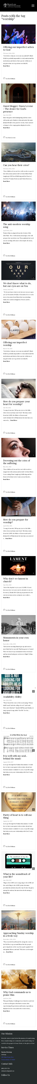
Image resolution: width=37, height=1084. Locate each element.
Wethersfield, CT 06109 (8, 1059)
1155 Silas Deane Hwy (7, 1057)
